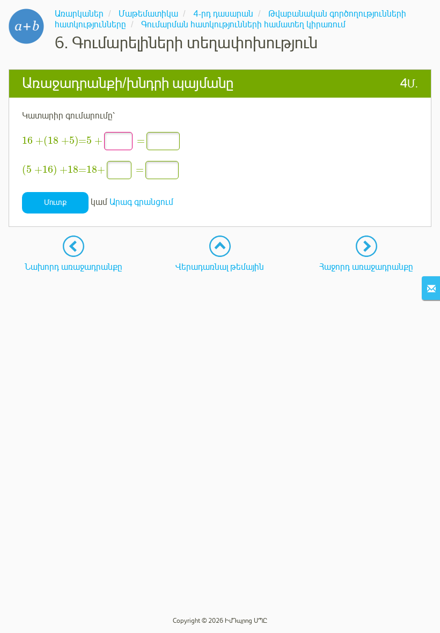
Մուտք (55, 202)
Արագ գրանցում (141, 202)
